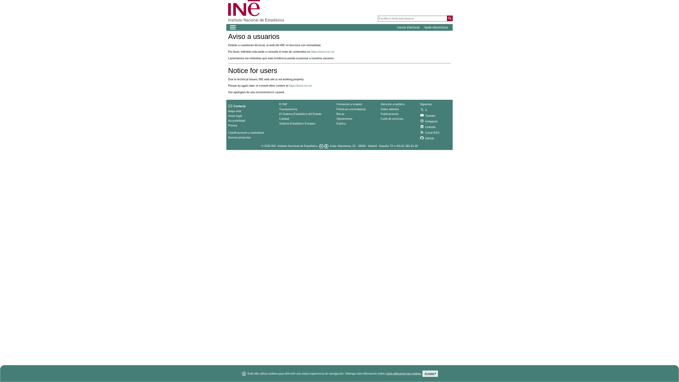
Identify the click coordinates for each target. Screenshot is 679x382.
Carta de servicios (392, 118)
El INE (283, 104)
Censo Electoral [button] (408, 27)
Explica (341, 123)
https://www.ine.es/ (322, 51)
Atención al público (393, 104)
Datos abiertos (390, 109)
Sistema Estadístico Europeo (297, 123)
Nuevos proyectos (239, 137)
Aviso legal (235, 115)
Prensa (232, 125)
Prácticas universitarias (351, 109)
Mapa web (234, 111)
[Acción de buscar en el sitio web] (450, 18)
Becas (340, 113)
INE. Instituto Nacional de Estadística (294, 145)
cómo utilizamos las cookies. (404, 373)
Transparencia (288, 109)
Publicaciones (390, 113)
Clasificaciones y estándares (246, 132)
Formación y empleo (349, 104)
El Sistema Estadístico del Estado (300, 113)
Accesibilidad (236, 120)
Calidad (284, 118)
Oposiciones (344, 118)
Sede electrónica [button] (436, 27)
